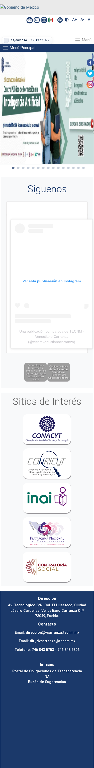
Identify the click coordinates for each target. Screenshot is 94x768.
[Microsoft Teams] (30, 20)
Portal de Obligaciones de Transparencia (47, 671)
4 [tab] (28, 167)
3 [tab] (23, 167)
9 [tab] (53, 167)
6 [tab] (38, 167)
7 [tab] (43, 167)
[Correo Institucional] (37, 20)
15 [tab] (83, 167)
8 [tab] (48, 167)
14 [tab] (78, 167)
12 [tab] (68, 167)
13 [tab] (73, 167)
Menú (86, 40)
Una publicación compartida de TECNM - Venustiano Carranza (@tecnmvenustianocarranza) (51, 336)
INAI (47, 677)
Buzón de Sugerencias (47, 682)
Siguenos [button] (47, 189)
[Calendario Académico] (44, 20)
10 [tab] (58, 167)
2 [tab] (18, 167)
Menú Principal (22, 47)
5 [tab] (33, 167)
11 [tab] (63, 167)
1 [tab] (13, 167)
